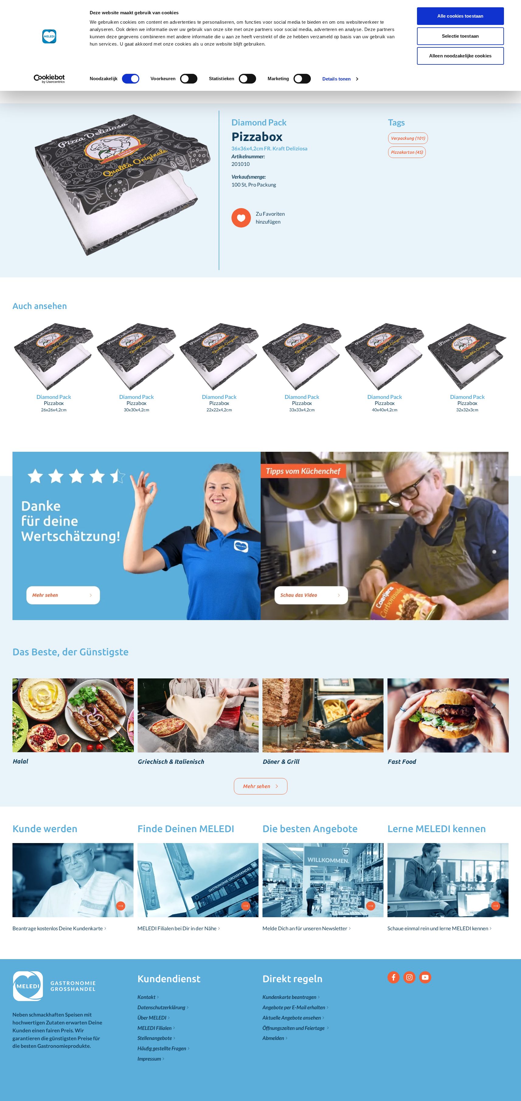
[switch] (188, 79)
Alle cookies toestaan (460, 16)
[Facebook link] (393, 977)
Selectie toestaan (460, 36)
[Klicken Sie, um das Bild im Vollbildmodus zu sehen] (115, 187)
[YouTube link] (425, 977)
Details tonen (336, 78)
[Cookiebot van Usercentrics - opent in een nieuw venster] (49, 79)
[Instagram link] (409, 977)
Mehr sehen (256, 786)
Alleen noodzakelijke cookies (460, 55)
